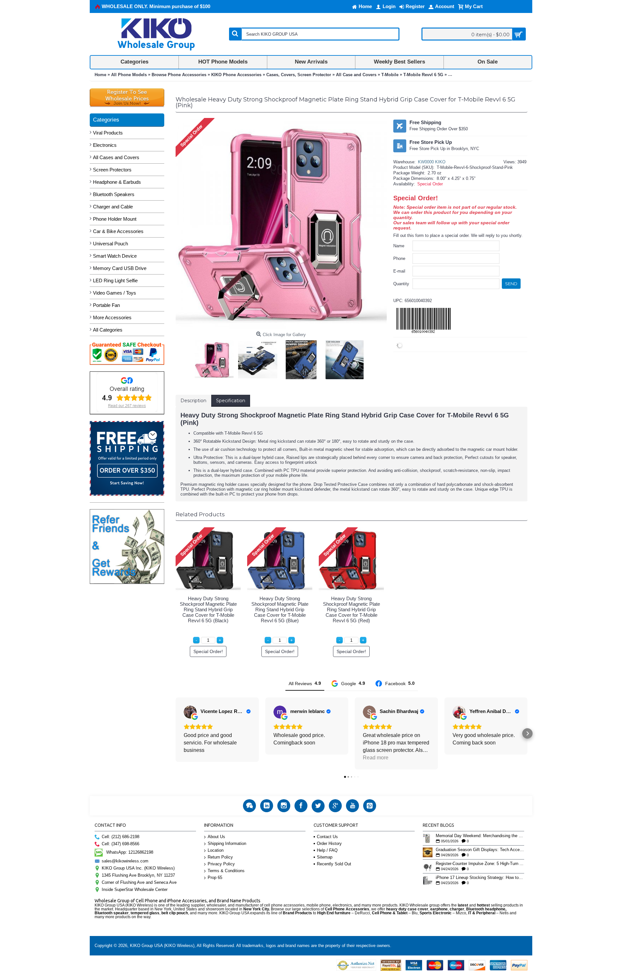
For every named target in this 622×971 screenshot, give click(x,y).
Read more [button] (375, 757)
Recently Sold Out (334, 863)
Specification (230, 401)
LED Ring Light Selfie (115, 280)
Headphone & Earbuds (117, 182)
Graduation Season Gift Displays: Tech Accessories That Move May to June (480, 850)
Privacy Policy (221, 863)
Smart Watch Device (115, 256)
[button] (175, 733)
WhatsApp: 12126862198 (129, 852)
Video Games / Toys (114, 293)
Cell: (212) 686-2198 (120, 836)
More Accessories (112, 317)
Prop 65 (215, 877)
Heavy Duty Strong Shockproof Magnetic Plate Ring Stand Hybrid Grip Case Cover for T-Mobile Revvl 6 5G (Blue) (279, 609)
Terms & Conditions (226, 870)
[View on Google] (190, 712)
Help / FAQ (327, 850)
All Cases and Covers (116, 157)
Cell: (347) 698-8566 (120, 843)
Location (216, 850)
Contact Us (327, 836)
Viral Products (108, 132)
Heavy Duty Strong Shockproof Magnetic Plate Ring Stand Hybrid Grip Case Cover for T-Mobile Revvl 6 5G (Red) (351, 609)
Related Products (200, 514)
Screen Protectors (112, 169)
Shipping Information (227, 843)
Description (193, 401)
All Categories (107, 330)
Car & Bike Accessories (118, 231)
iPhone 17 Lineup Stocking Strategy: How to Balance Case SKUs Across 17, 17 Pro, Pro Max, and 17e (480, 877)
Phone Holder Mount (114, 219)
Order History (329, 843)
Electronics (105, 145)
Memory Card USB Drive (119, 268)
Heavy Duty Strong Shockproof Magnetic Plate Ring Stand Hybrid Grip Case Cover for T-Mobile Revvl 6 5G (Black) (208, 609)
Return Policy (220, 857)
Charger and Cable (113, 206)
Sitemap (324, 857)
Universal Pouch (110, 243)
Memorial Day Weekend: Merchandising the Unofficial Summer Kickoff (480, 836)
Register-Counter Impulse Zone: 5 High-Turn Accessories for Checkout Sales (480, 863)
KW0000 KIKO (431, 161)
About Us (216, 836)
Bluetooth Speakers (113, 194)
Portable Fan (106, 305)
